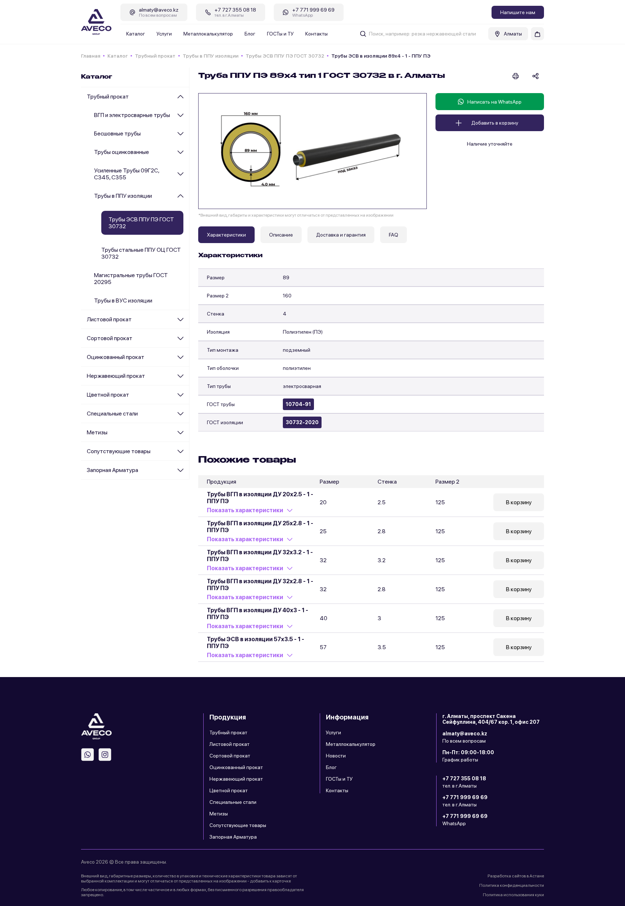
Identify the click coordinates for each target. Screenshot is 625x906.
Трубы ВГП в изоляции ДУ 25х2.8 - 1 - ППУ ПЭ (260, 527)
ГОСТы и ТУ (280, 34)
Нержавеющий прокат (116, 375)
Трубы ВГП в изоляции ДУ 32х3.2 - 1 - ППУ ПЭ (260, 556)
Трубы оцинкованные (121, 152)
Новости (336, 756)
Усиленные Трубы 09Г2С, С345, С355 (126, 174)
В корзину (519, 502)
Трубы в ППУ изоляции (210, 56)
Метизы (97, 432)
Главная (90, 56)
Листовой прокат (109, 319)
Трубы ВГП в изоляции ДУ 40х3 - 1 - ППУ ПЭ (257, 614)
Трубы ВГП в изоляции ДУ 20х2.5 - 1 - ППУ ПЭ (260, 498)
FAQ (393, 235)
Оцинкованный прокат (115, 357)
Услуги (164, 34)
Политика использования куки (513, 894)
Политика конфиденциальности (511, 885)
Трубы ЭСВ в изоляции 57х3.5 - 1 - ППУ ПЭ (255, 643)
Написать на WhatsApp (494, 102)
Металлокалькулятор (208, 34)
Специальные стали (112, 413)
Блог (250, 34)
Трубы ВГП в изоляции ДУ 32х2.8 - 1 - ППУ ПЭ (260, 585)
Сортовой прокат (109, 338)
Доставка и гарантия (341, 235)
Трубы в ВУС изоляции (123, 300)
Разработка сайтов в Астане (516, 875)
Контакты (316, 34)
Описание (281, 235)
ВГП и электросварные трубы (132, 115)
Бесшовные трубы (117, 133)
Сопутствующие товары (118, 451)
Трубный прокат (155, 56)
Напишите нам (517, 12)
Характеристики (226, 235)
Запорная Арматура (112, 470)
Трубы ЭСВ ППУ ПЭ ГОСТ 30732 (285, 56)
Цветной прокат (108, 394)
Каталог (135, 34)
